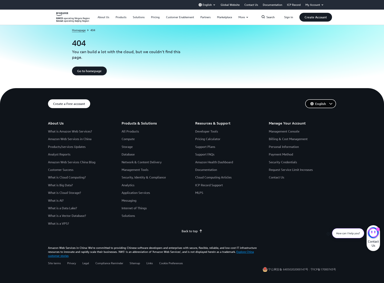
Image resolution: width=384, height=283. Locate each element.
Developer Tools (206, 131)
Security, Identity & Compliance (144, 177)
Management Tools (135, 170)
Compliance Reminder (109, 263)
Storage (127, 147)
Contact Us (276, 177)
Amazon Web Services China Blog (71, 162)
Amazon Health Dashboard (214, 162)
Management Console (284, 131)
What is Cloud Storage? (64, 193)
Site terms (54, 263)
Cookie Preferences (171, 263)
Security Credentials (283, 162)
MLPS (199, 193)
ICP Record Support (209, 185)
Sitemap (135, 263)
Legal (85, 263)
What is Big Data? (60, 185)
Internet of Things (134, 208)
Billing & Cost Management (288, 139)
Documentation (206, 170)
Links (149, 263)
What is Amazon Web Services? (70, 131)
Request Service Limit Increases (291, 170)
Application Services (136, 193)
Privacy (71, 263)
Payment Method (281, 154)
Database (128, 154)
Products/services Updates (67, 147)
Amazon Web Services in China (69, 139)
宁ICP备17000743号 (323, 269)
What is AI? (56, 200)
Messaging (129, 200)
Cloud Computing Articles (213, 177)
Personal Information (284, 147)
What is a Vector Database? (67, 216)
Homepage (79, 30)
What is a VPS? (58, 223)
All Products (130, 131)
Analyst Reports (59, 154)
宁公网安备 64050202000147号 (288, 269)
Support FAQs (204, 154)
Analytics (128, 185)
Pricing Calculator (207, 139)
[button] (103, 17)
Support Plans (205, 147)
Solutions (128, 216)
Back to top (190, 231)
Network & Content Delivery (142, 162)
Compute (128, 139)
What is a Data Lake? (62, 208)
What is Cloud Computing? (67, 177)
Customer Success (60, 170)
